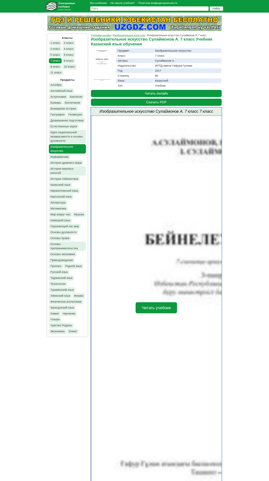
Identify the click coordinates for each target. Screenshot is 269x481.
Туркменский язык (62, 289)
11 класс (55, 72)
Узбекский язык (60, 295)
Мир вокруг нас (60, 214)
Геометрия (75, 114)
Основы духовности (63, 232)
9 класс (55, 66)
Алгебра (55, 84)
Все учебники (98, 3)
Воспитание (72, 102)
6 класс (68, 54)
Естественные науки (63, 126)
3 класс (55, 48)
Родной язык (73, 266)
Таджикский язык (61, 278)
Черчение (69, 313)
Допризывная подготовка (66, 120)
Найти (216, 8)
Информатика (59, 156)
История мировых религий (62, 170)
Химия (54, 313)
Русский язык (59, 272)
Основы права (59, 238)
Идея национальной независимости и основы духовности (66, 136)
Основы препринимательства (64, 246)
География (57, 114)
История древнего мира (66, 162)
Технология (58, 283)
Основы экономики (62, 254)
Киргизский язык (61, 196)
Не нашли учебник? (123, 3)
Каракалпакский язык (64, 190)
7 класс (55, 60)
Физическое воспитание (66, 301)
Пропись (55, 266)
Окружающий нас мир (64, 226)
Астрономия (58, 96)
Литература (58, 202)
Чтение (55, 319)
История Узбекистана (64, 178)
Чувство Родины (61, 325)
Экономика (57, 331)
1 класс (55, 42)
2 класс (68, 42)
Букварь (55, 102)
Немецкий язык (60, 220)
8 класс (68, 60)
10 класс (69, 66)
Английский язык (61, 90)
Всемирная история (63, 108)
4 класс (68, 48)
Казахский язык (60, 184)
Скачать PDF (156, 102)
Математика (58, 208)
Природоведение (61, 260)
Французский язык (62, 307)
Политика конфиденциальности (157, 3)
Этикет (72, 331)
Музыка (79, 214)
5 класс (55, 54)
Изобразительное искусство (61, 148)
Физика (78, 295)
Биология (76, 96)
